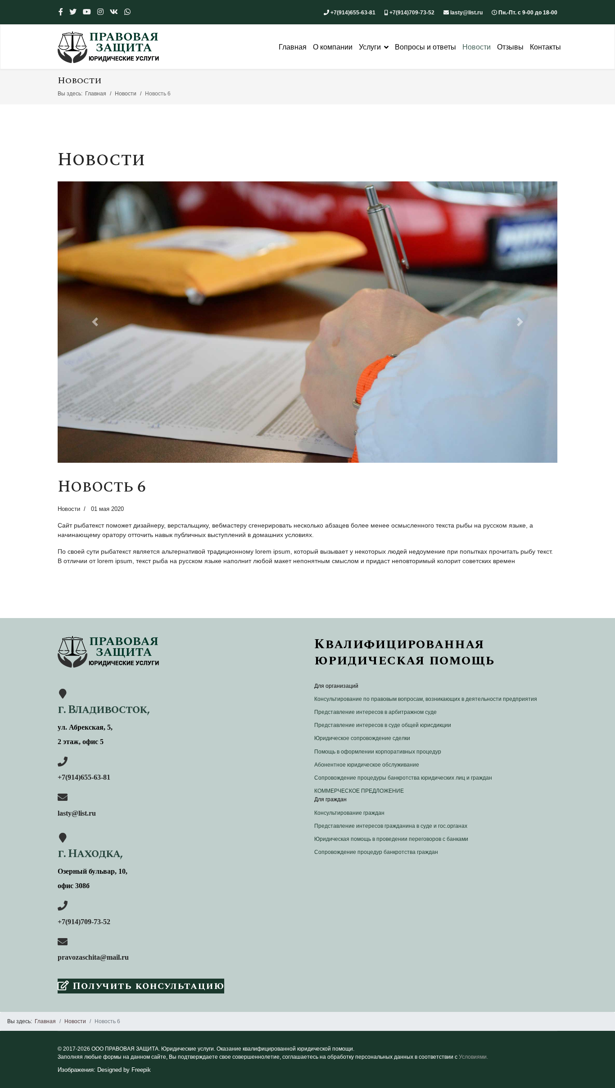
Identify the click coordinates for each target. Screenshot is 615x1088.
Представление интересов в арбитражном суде (375, 712)
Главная (293, 47)
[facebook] (61, 12)
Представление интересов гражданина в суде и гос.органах (390, 826)
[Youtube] (87, 12)
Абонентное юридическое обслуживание (366, 765)
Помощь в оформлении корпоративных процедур (377, 752)
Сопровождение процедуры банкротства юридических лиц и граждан (403, 778)
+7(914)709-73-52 (411, 12)
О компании (333, 47)
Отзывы (510, 47)
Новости (476, 47)
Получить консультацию (146, 986)
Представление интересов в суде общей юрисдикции (382, 725)
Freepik (141, 1069)
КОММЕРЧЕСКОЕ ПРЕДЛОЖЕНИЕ (359, 791)
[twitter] (73, 12)
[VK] (114, 12)
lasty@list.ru (466, 12)
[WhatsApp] (127, 12)
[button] (95, 322)
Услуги (370, 47)
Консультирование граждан (349, 813)
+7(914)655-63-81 (352, 12)
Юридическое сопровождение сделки (362, 738)
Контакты (545, 47)
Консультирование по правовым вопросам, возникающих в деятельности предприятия (425, 699)
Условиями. (473, 1057)
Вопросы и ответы (425, 47)
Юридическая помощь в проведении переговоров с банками (391, 839)
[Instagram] (100, 12)
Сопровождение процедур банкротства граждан (376, 852)
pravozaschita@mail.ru (93, 957)
